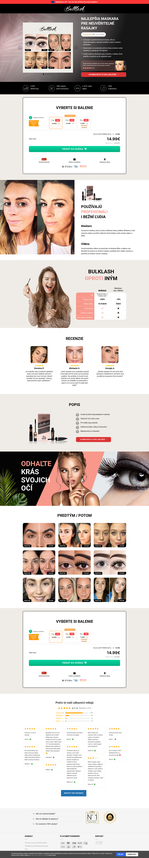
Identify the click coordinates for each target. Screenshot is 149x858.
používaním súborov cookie (38, 855)
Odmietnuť (132, 854)
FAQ (26, 849)
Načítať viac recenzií (73, 793)
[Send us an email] (100, 843)
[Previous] (20, 47)
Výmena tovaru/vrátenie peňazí (36, 843)
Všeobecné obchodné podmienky (36, 846)
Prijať (120, 854)
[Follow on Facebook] (97, 843)
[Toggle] (34, 814)
